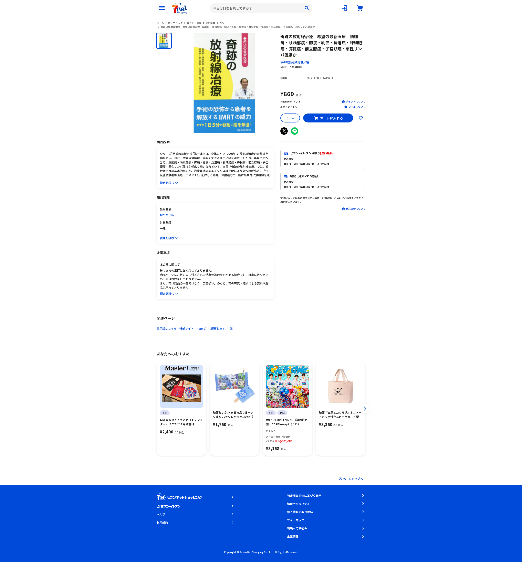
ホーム (160, 23)
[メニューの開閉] (162, 8)
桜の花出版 (167, 215)
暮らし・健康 (194, 23)
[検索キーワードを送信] (306, 8)
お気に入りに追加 (360, 118)
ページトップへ (353, 479)
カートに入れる (331, 118)
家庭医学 (210, 23)
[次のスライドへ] (365, 408)
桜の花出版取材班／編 (294, 62)
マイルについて (356, 106)
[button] (164, 40)
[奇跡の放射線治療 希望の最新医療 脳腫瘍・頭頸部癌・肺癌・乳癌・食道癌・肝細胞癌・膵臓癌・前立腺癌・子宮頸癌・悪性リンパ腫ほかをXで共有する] (284, 131)
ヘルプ (161, 514)
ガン (221, 23)
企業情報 (293, 536)
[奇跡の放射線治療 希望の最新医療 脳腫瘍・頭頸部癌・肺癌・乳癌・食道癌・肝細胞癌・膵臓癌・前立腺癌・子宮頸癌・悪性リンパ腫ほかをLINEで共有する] (294, 131)
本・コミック (175, 23)
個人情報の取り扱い (300, 512)
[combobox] (261, 8)
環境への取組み (297, 528)
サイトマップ (295, 520)
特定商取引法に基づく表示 (304, 496)
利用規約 (162, 522)
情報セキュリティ (298, 504)
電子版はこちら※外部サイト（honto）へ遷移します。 (192, 328)
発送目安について (355, 208)
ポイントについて (355, 101)
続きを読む (167, 183)
